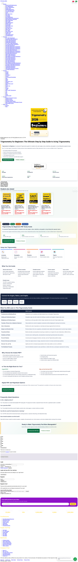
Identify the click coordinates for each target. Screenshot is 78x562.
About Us (4, 550)
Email (1, 479)
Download (2, 138)
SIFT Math (8, 30)
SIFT (7, 87)
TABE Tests (8, 33)
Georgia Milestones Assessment (12, 18)
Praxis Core (8, 85)
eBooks (4, 4)
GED (6, 78)
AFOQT (7, 71)
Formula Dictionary (6, 525)
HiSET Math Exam (9, 20)
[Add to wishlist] (45, 110)
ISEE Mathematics (9, 22)
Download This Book (4, 456)
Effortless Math (3, 1)
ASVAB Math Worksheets (11, 42)
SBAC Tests (8, 29)
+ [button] (5, 5)
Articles (7, 105)
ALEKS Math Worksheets (11, 41)
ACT (6, 93)
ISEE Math (5, 535)
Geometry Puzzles (9, 100)
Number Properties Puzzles (11, 97)
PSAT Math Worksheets (10, 59)
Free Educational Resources (8, 519)
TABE (7, 89)
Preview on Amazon (20, 159)
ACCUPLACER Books (7, 542)
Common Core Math (10, 11)
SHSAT (7, 82)
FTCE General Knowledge (11, 77)
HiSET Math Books (6, 541)
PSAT (7, 94)
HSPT (7, 80)
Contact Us (5, 555)
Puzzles (5, 96)
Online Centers (6, 522)
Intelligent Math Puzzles (11, 101)
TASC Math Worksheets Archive (12, 68)
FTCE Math (8, 16)
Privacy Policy (27, 559)
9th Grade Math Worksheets (11, 53)
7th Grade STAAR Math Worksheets (13, 64)
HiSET (7, 79)
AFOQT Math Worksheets (11, 40)
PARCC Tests (8, 23)
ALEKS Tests (8, 8)
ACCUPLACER (8, 95)
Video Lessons (6, 545)
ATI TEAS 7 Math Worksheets (12, 43)
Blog (6, 106)
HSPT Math (8, 21)
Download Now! (3, 447)
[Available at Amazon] (21, 390)
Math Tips (5, 104)
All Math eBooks (6, 540)
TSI (6, 91)
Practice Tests (6, 521)
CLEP (7, 12)
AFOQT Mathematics (10, 7)
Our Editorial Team (6, 553)
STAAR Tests (8, 32)
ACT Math (5, 534)
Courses (5, 70)
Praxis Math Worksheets (10, 58)
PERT (7, 84)
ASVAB (7, 73)
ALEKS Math (5, 532)
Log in (2, 466)
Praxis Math (8, 24)
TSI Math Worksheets (10, 69)
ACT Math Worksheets (10, 37)
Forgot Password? (4, 467)
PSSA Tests (8, 27)
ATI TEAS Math (6, 531)
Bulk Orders (13, 559)
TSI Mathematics (9, 35)
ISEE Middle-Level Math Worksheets (13, 56)
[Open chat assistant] (75, 559)
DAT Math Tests (9, 13)
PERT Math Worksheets (10, 57)
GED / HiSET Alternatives (11, 90)
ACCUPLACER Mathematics (11, 5)
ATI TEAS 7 (8, 75)
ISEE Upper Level (9, 81)
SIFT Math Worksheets (10, 61)
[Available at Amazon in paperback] (39, 166)
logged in (7, 451)
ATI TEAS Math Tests (10, 10)
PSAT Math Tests (9, 25)
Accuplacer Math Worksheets (12, 39)
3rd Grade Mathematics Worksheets (13, 46)
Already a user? (3, 481)
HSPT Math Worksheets (10, 55)
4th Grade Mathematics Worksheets (13, 47)
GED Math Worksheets (10, 45)
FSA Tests (8, 15)
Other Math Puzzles (10, 103)
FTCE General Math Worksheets (12, 44)
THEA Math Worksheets (10, 66)
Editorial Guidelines (6, 554)
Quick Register (3, 474)
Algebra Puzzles (9, 99)
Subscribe (73, 504)
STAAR (7, 88)
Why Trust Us (5, 551)
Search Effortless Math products (7, 491)
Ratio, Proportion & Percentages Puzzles (14, 102)
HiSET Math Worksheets (11, 54)
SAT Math (5, 533)
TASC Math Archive (9, 34)
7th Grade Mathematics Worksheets (13, 51)
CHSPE (7, 76)
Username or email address (6, 464)
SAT (6, 92)
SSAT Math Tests (9, 31)
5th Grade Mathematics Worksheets (13, 48)
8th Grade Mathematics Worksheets (13, 52)
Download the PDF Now (8, 159)
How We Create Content (8, 552)
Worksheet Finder (6, 520)
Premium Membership (7, 543)
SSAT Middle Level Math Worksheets (13, 63)
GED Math (5, 530)
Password (2, 465)
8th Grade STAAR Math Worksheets (13, 65)
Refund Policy (20, 559)
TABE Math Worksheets (10, 67)
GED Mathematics (9, 17)
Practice (5, 36)
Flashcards (5, 523)
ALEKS (7, 72)
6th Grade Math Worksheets (11, 49)
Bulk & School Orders (7, 544)
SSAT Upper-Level (9, 83)
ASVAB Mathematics (10, 9)
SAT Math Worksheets (10, 60)
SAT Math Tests (9, 28)
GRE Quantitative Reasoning (11, 19)
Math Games (5, 524)
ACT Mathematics (9, 6)
